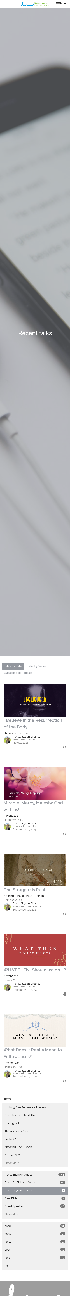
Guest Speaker (34, 1206)
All (6, 1265)
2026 (34, 1226)
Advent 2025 (12, 1155)
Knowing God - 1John (18, 1147)
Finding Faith (13, 1123)
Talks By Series (36, 666)
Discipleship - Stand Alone (21, 1115)
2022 (34, 1257)
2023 (34, 1249)
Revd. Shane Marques (34, 1174)
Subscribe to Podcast (18, 672)
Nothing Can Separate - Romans (25, 1107)
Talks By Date (13, 666)
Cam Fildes (34, 1198)
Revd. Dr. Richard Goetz (34, 1182)
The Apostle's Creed (18, 1131)
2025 (34, 1234)
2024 (34, 1241)
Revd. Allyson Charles (34, 1190)
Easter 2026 (12, 1139)
